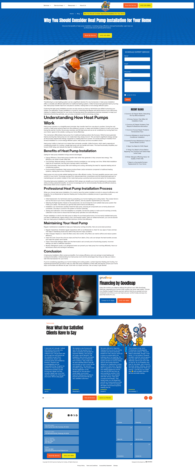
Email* (126, 64)
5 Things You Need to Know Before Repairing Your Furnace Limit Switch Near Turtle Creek (137, 151)
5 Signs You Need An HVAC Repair (137, 146)
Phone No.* (127, 72)
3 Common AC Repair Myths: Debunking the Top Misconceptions (137, 114)
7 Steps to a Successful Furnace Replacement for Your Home (137, 163)
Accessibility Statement (105, 465)
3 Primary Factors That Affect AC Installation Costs (137, 120)
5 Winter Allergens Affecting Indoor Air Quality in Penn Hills (137, 157)
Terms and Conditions (92, 465)
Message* (127, 80)
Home (72, 13)
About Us (83, 5)
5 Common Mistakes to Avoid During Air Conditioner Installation (137, 136)
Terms (134, 95)
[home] (105, 5)
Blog (78, 13)
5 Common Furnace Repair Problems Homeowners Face (137, 131)
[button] (47, 5)
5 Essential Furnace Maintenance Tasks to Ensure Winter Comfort (137, 141)
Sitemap (115, 465)
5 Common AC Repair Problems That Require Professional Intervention (137, 125)
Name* (126, 56)
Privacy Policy (81, 465)
